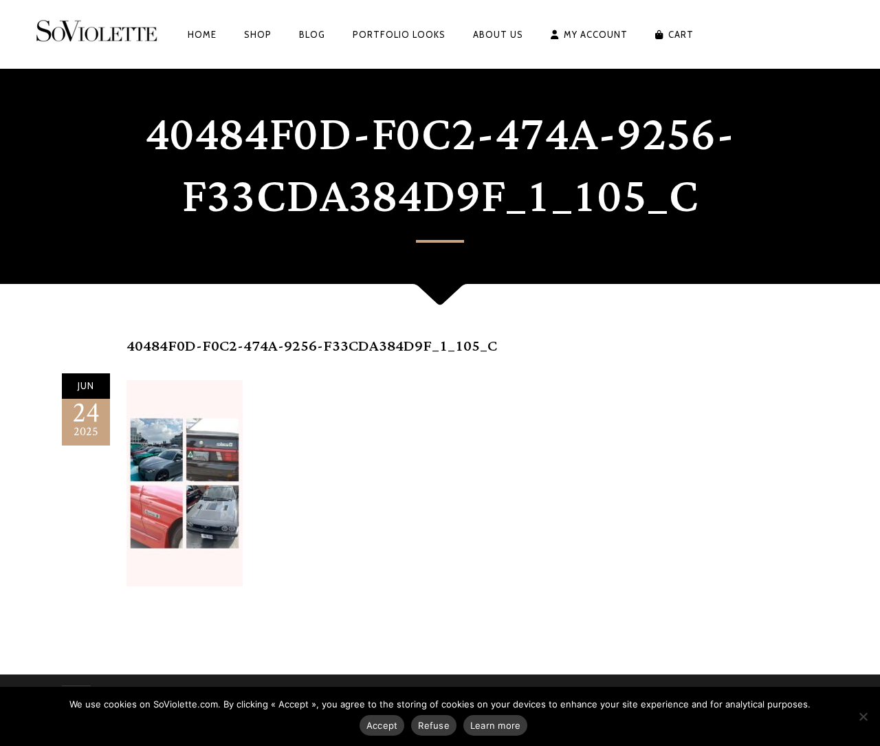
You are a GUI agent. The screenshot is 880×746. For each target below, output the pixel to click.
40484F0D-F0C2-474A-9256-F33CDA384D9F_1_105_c (311, 346)
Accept (382, 725)
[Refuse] (863, 716)
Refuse (434, 725)
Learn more (495, 725)
